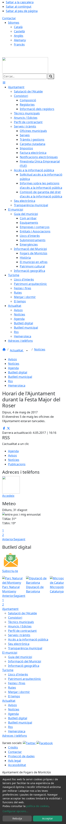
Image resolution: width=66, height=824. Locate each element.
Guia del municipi (20, 657)
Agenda (13, 368)
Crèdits (13, 747)
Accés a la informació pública (28, 639)
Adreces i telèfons (14, 736)
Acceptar (47, 818)
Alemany (20, 40)
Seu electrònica (18, 644)
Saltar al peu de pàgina (22, 11)
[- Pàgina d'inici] (25, 65)
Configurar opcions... (15, 811)
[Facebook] (44, 743)
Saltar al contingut (18, 7)
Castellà (19, 31)
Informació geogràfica (23, 666)
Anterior (8, 539)
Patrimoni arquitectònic (24, 679)
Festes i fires (16, 683)
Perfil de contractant (22, 631)
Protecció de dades (21, 756)
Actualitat (17, 350)
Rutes (12, 688)
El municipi (9, 653)
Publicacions (16, 464)
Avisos (12, 359)
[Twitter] (29, 743)
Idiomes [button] (13, 23)
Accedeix (8, 496)
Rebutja (17, 818)
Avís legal (14, 761)
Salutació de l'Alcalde (22, 613)
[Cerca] (50, 76)
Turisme (7, 670)
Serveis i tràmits (19, 635)
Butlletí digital (17, 372)
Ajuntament (10, 609)
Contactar (9, 18)
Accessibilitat (17, 765)
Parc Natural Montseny (11, 589)
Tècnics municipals (21, 622)
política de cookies (37, 806)
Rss (10, 381)
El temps (14, 696)
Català (18, 27)
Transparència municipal (25, 648)
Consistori (15, 618)
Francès (19, 44)
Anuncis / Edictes (20, 626)
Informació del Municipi (24, 661)
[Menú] (4, 83)
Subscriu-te (10, 571)
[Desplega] (27, 350)
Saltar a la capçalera (20, 2)
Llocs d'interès (18, 674)
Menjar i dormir (19, 692)
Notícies (39, 349)
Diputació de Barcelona (35, 589)
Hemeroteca (16, 385)
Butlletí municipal (20, 377)
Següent (19, 539)
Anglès (18, 36)
